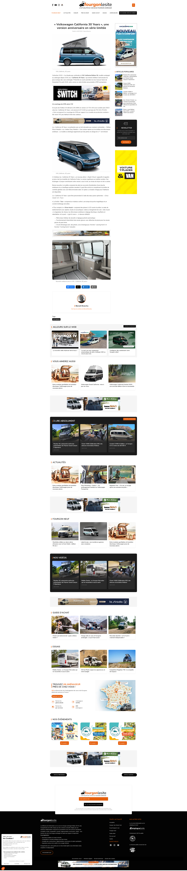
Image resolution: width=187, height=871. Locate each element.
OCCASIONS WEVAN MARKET (128, 13)
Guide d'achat (61, 612)
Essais (105, 13)
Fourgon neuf (56, 13)
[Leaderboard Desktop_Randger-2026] (93, 864)
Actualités (66, 13)
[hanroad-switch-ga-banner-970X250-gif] (81, 93)
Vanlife (76, 13)
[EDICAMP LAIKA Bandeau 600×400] (122, 339)
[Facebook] (52, 5)
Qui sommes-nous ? (77, 858)
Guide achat (96, 13)
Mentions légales (88, 858)
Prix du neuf (85, 13)
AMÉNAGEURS (114, 13)
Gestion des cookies (110, 858)
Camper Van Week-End (115, 825)
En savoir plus (46, 852)
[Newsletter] (62, 5)
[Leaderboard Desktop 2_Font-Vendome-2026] (93, 403)
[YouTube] (55, 5)
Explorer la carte (57, 696)
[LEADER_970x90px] (81, 233)
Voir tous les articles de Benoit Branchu (81, 309)
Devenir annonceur (98, 858)
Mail (95, 287)
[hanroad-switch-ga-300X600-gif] (126, 172)
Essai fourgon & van (114, 828)
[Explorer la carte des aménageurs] (115, 695)
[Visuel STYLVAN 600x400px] (65, 339)
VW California (56, 319)
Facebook (71, 287)
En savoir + (64, 743)
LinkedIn (86, 287)
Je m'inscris (126, 142)
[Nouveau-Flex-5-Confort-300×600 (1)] (126, 45)
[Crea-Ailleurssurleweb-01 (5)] (93, 339)
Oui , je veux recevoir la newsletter (93, 804)
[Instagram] (59, 5)
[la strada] (81, 120)
